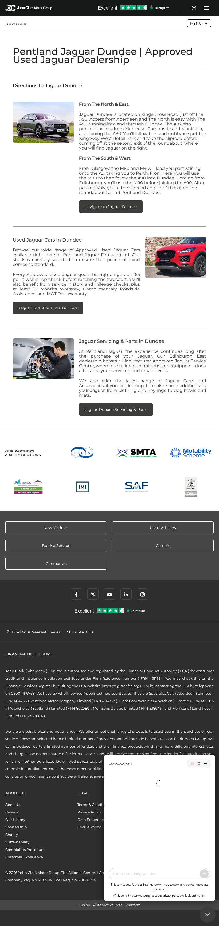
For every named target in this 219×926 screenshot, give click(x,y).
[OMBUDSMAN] (28, 487)
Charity (11, 834)
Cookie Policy (89, 827)
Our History (15, 819)
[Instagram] (142, 594)
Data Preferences (92, 819)
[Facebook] (76, 594)
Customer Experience (24, 857)
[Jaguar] (16, 24)
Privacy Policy (89, 812)
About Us (13, 804)
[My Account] (194, 8)
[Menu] (206, 8)
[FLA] (83, 453)
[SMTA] (137, 453)
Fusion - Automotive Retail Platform (110, 905)
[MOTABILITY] (191, 453)
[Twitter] (93, 594)
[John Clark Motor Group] (28, 8)
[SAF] (137, 487)
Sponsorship (16, 827)
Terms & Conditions (94, 804)
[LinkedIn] (126, 594)
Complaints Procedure (25, 849)
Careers (11, 812)
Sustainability (17, 842)
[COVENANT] (191, 487)
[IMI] (83, 487)
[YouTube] (109, 594)
